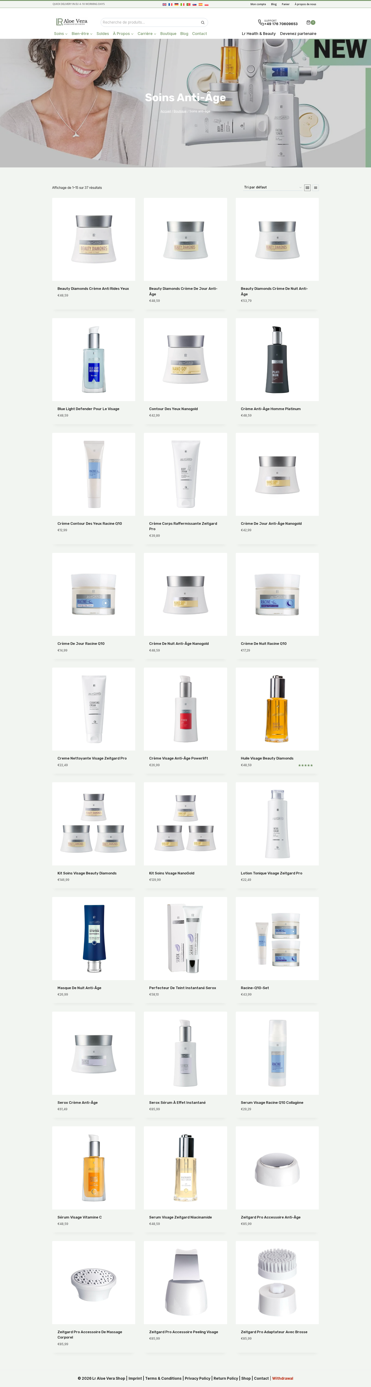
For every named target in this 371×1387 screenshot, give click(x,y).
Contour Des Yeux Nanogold (173, 409)
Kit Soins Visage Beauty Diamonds (87, 873)
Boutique (168, 33)
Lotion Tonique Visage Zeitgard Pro (271, 873)
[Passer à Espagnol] (200, 4)
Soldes (103, 33)
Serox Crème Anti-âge (78, 1102)
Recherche (204, 22)
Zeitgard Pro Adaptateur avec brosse (274, 1332)
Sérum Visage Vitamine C (80, 1217)
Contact (199, 33)
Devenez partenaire (298, 33)
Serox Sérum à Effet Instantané (177, 1102)
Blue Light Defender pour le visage (88, 409)
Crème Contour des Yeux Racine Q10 (90, 523)
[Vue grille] (307, 188)
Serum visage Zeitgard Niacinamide (180, 1217)
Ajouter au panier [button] (74, 308)
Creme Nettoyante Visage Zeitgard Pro (92, 758)
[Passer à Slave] (194, 4)
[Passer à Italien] (182, 4)
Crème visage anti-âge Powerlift (178, 758)
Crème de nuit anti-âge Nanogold (179, 643)
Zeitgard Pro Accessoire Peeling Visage (183, 1332)
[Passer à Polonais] (206, 4)
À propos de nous (305, 4)
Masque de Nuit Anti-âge (79, 988)
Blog (274, 4)
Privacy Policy (197, 1378)
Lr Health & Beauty (259, 33)
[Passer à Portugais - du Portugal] (188, 4)
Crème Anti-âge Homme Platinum (271, 409)
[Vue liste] (315, 188)
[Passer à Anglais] (164, 4)
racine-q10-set (255, 988)
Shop (246, 1378)
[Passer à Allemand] (176, 4)
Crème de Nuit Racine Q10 (264, 643)
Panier (286, 4)
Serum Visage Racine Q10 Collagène (272, 1102)
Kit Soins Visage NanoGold (171, 873)
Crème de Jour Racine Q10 (81, 643)
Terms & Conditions (163, 1378)
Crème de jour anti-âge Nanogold (271, 523)
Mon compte (258, 4)
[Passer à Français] (170, 4)
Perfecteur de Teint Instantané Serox (182, 988)
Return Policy (226, 1378)
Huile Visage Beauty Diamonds (267, 758)
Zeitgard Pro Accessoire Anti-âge (271, 1217)
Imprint (135, 1378)
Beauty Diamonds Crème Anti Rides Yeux (93, 288)
